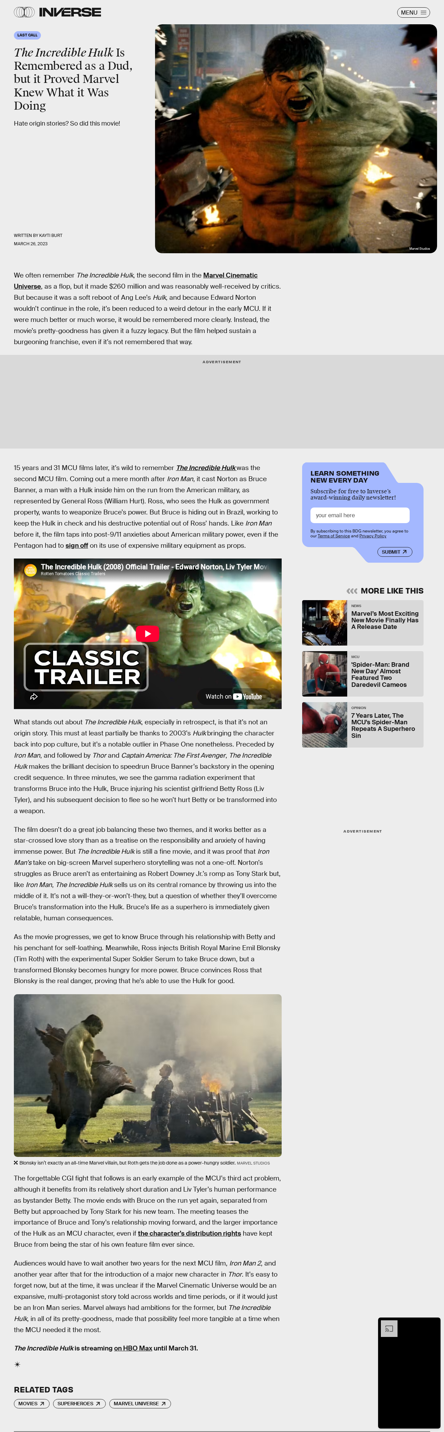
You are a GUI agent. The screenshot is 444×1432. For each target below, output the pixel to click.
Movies (27, 1403)
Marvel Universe (136, 1403)
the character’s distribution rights (189, 1233)
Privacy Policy (372, 536)
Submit (391, 552)
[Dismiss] (432, 1324)
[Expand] (385, 1324)
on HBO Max (133, 1348)
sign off (77, 545)
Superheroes (75, 1403)
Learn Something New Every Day (344, 475)
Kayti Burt (50, 235)
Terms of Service (334, 536)
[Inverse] (70, 12)
